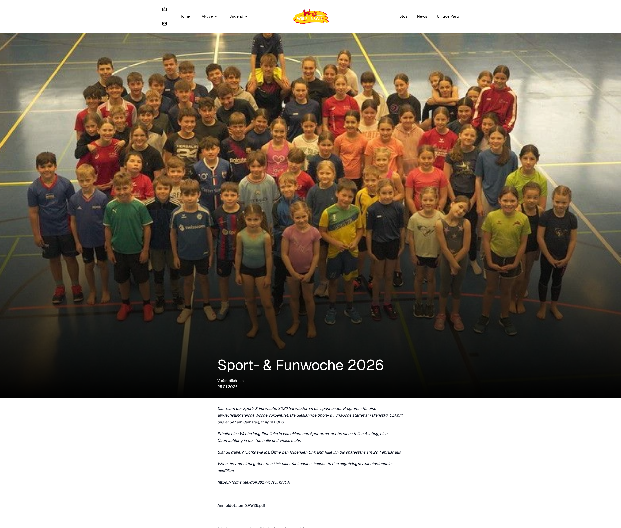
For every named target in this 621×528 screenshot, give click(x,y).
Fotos (402, 16)
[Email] (164, 23)
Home (185, 16)
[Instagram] (164, 9)
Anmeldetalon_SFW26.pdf (241, 505)
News (422, 16)
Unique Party (448, 16)
